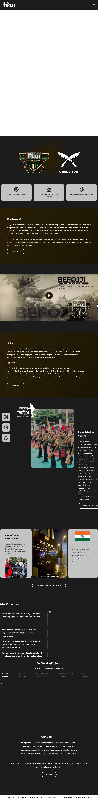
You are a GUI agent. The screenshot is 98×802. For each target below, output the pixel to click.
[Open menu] (93, 5)
